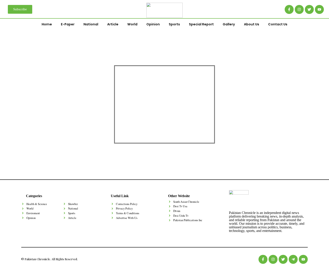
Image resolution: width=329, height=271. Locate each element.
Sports (174, 24)
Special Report (201, 24)
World (132, 24)
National (90, 24)
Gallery (229, 24)
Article (112, 24)
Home (47, 24)
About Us (251, 24)
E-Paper (68, 24)
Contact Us (277, 24)
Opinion (153, 24)
